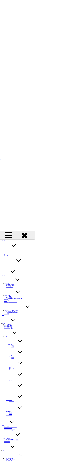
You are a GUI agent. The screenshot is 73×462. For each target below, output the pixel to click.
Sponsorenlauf (6, 314)
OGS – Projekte (7, 438)
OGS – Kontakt (7, 442)
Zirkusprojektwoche (9, 287)
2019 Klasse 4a (11, 356)
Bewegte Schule (7, 295)
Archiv (5, 336)
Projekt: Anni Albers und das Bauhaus (12, 440)
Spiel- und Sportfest (9, 297)
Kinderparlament (9, 265)
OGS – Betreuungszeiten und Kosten (10, 427)
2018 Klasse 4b (11, 346)
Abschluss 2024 (9, 411)
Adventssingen (6, 300)
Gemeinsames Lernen (8, 253)
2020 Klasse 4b (11, 368)
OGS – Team (6, 426)
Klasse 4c (10, 414)
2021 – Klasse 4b (11, 379)
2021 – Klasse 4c (11, 380)
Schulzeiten (6, 250)
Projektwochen (6, 283)
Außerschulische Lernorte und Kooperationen (12, 310)
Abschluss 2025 (9, 415)
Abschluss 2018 (9, 344)
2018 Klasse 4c (11, 347)
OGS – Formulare (7, 441)
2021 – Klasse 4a (11, 378)
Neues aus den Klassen (8, 324)
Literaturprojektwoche (10, 286)
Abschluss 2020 (9, 366)
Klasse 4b (10, 413)
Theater (7, 313)
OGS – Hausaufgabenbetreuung (9, 429)
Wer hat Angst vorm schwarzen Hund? (10, 302)
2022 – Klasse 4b (11, 390)
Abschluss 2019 (9, 355)
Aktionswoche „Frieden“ (10, 285)
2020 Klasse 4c (11, 369)
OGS (3, 425)
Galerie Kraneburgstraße (8, 458)
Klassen (3, 323)
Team (3, 315)
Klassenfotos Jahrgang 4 (8, 328)
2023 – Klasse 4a (11, 401)
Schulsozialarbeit (7, 251)
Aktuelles (3, 240)
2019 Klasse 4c (11, 358)
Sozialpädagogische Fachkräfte (9, 252)
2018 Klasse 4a (11, 345)
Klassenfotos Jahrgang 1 (8, 325)
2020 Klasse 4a (11, 367)
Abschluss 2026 (9, 416)
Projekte (3, 275)
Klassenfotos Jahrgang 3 (8, 327)
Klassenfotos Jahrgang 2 (8, 326)
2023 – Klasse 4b (11, 402)
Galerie (3, 450)
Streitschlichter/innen (9, 264)
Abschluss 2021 (9, 377)
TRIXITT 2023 (9, 296)
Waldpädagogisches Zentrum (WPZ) (12, 312)
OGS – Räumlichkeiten (8, 428)
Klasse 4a (10, 412)
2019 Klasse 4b (11, 357)
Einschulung (6, 266)
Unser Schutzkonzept (7, 255)
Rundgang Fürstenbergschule (11, 459)
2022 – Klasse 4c (11, 391)
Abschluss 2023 (9, 400)
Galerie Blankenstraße (8, 460)
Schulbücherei (6, 299)
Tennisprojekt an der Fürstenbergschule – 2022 (14, 298)
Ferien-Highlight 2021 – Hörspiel (12, 439)
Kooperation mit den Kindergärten (12, 311)
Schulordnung (6, 254)
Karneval (5, 301)
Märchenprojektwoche (10, 284)
